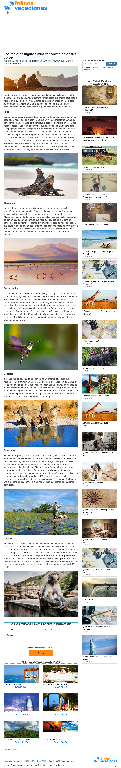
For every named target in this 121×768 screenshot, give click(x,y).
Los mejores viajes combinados (96, 395)
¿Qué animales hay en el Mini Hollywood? (95, 108)
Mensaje (9, 635)
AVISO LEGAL (29, 761)
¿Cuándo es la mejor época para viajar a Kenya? (99, 312)
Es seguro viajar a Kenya (93, 167)
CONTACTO (41, 761)
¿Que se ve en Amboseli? (93, 482)
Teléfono (48, 629)
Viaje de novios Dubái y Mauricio (15, 712)
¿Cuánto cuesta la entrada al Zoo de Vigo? (98, 541)
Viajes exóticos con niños (93, 368)
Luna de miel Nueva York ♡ (52, 712)
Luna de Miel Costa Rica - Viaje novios (17, 739)
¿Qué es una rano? (91, 341)
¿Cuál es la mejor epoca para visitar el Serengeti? (99, 282)
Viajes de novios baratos (12, 684)
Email (11, 629)
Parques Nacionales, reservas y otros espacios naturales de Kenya (98, 138)
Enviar (41, 653)
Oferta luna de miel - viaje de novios (55, 684)
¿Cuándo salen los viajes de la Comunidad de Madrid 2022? (96, 195)
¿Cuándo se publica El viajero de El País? (98, 454)
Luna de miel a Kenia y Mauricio (54, 739)
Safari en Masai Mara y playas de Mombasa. (97, 424)
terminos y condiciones (101, 67)
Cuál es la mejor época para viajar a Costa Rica (98, 252)
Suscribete (111, 63)
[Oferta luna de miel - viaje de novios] (60, 682)
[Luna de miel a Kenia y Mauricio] (60, 726)
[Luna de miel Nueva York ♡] (60, 704)
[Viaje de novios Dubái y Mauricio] (21, 704)
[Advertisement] (60, 34)
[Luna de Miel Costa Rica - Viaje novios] (21, 729)
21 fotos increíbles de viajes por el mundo (97, 658)
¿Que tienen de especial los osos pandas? (97, 628)
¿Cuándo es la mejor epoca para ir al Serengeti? (98, 511)
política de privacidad (90, 69)
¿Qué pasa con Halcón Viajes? (96, 224)
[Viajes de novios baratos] (21, 677)
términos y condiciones (45, 648)
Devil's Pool (88, 599)
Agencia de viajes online (13, 761)
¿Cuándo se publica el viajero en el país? (97, 571)
